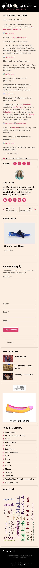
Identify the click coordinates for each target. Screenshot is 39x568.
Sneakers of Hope (14, 246)
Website (6, 320)
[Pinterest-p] (13, 551)
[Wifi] (19, 200)
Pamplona (18, 158)
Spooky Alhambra (20, 357)
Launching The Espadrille (23, 375)
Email (6, 312)
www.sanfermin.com (19, 38)
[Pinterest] (15, 200)
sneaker (26, 158)
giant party (10, 158)
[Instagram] (10, 200)
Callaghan (7, 112)
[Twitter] (24, 200)
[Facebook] (5, 200)
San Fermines (17, 107)
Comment (7, 277)
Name (6, 303)
